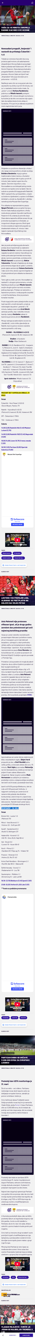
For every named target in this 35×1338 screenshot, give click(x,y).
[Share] (3, 1335)
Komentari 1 (12, 1335)
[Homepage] (32, 3)
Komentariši (26, 1335)
